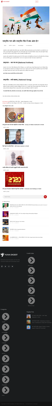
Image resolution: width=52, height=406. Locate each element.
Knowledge (20, 45)
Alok (5, 45)
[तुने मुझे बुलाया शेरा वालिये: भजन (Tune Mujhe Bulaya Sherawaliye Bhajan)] (5, 214)
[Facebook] (2, 266)
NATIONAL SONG (17, 96)
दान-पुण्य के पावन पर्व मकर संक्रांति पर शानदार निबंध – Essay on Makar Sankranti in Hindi (23, 124)
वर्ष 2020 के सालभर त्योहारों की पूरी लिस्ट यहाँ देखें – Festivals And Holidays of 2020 (22, 188)
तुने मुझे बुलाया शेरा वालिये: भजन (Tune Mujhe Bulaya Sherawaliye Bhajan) (24, 213)
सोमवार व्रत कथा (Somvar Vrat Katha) (17, 221)
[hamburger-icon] (36, 2)
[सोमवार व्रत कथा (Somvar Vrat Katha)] (5, 222)
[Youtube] (12, 266)
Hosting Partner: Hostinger (31, 403)
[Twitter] (5, 266)
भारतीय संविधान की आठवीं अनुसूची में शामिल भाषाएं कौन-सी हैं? (15, 167)
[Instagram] (9, 266)
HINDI (6, 96)
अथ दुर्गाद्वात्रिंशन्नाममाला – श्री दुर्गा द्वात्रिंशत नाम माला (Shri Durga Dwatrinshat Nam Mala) (26, 237)
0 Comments (29, 45)
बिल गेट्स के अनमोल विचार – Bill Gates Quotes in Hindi (16, 146)
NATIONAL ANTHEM (10, 96)
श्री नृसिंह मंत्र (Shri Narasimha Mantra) (17, 229)
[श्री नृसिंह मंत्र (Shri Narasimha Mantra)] (5, 230)
